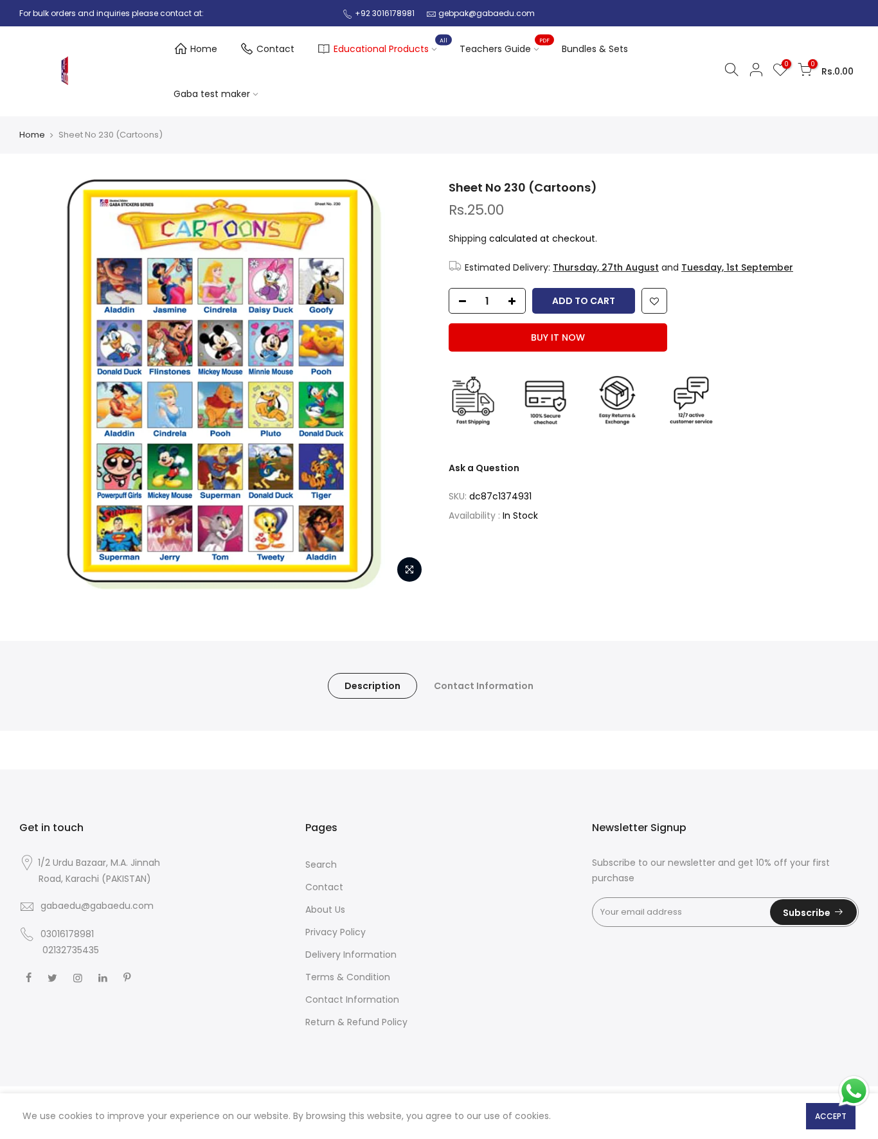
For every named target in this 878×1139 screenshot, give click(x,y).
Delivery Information (351, 954)
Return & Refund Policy (356, 1022)
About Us (325, 909)
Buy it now (558, 337)
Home (203, 48)
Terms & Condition (347, 977)
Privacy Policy (335, 932)
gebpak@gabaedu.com (486, 13)
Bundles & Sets (595, 48)
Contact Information (483, 685)
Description (372, 685)
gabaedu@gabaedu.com (97, 905)
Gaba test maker (212, 93)
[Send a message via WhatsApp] (854, 1091)
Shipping (468, 238)
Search (321, 864)
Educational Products (390, 46)
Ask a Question (484, 468)
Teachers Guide (505, 46)
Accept (831, 1116)
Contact (275, 48)
